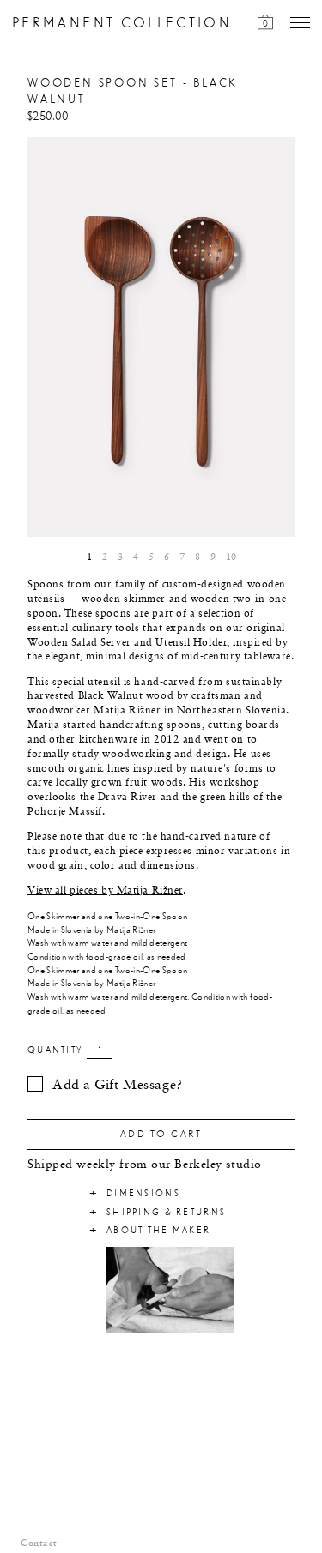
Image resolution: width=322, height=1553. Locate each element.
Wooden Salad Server (79, 643)
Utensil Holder (191, 643)
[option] (161, 337)
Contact (39, 1543)
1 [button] (89, 557)
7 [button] (182, 557)
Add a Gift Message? (117, 1086)
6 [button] (166, 557)
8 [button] (197, 557)
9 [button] (213, 557)
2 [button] (104, 557)
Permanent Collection (122, 23)
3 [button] (120, 557)
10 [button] (231, 557)
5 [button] (151, 557)
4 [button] (135, 557)
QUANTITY (54, 1050)
